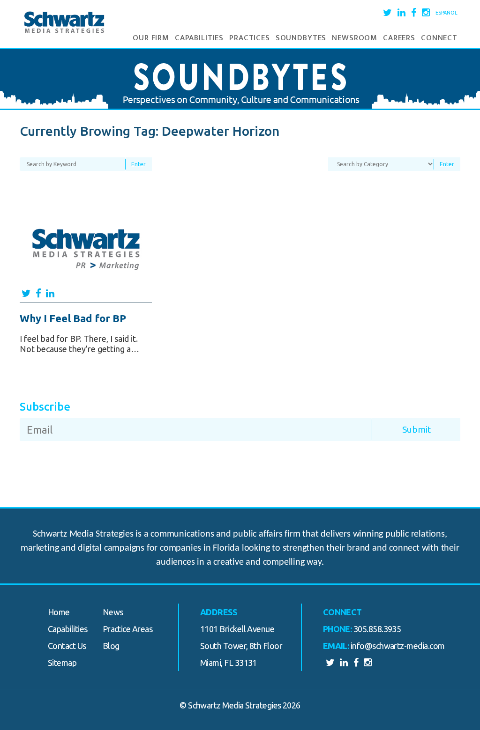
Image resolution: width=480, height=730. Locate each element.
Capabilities (199, 37)
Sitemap (62, 662)
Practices (249, 37)
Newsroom (354, 37)
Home (59, 612)
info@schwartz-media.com (398, 645)
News (113, 612)
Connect (439, 37)
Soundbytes (301, 37)
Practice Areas (127, 629)
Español (446, 12)
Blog (111, 645)
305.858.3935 (377, 629)
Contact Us (67, 645)
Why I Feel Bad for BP (73, 318)
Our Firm (151, 37)
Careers (399, 37)
